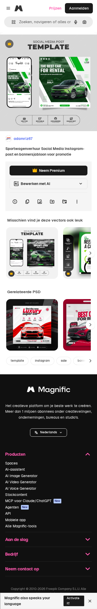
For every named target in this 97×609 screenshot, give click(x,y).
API (8, 513)
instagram (42, 361)
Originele (34, 44)
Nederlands (48, 432)
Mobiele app (15, 520)
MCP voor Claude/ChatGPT (32, 500)
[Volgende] (90, 253)
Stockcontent (16, 494)
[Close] (90, 601)
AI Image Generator (21, 475)
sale (64, 361)
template (17, 361)
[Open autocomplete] (11, 22)
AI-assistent (15, 469)
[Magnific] (48, 391)
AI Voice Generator (20, 488)
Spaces (11, 463)
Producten (15, 454)
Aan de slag (16, 539)
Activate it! (73, 600)
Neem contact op (22, 568)
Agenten (16, 507)
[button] (48, 432)
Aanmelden (79, 8)
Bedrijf (11, 554)
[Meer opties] (77, 202)
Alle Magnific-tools (20, 526)
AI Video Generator (20, 482)
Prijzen (55, 8)
